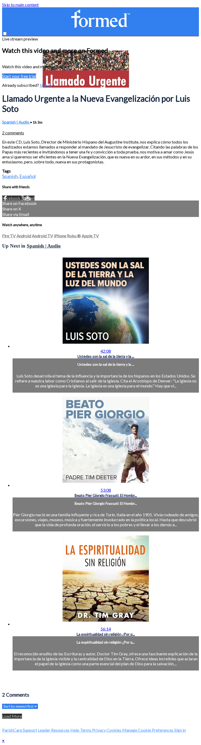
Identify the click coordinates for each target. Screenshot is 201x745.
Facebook (11, 198)
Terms (86, 729)
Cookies (114, 729)
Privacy (99, 729)
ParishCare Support (19, 729)
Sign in (45, 85)
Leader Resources (54, 729)
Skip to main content (20, 4)
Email (30, 198)
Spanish (10, 176)
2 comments (13, 132)
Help (75, 729)
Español (27, 176)
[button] (5, 33)
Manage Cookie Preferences (148, 729)
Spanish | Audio (16, 121)
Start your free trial (19, 75)
